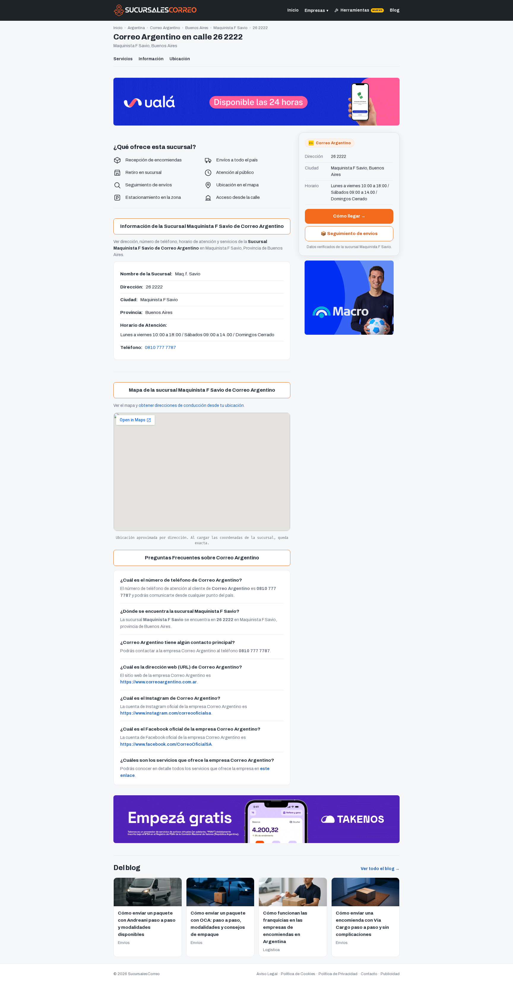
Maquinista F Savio (230, 28)
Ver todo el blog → (380, 868)
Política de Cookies (298, 974)
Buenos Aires (196, 28)
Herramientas (361, 10)
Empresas (316, 10)
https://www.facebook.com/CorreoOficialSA (166, 744)
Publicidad (390, 974)
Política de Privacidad (338, 974)
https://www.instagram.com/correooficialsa (165, 713)
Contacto (369, 974)
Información (151, 59)
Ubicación (180, 59)
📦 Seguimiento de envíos (349, 233)
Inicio (293, 10)
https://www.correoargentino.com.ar (158, 682)
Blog (395, 10)
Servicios (123, 59)
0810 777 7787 (160, 347)
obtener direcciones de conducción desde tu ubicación (191, 405)
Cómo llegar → (349, 216)
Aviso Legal (267, 974)
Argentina (136, 28)
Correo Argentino (165, 28)
